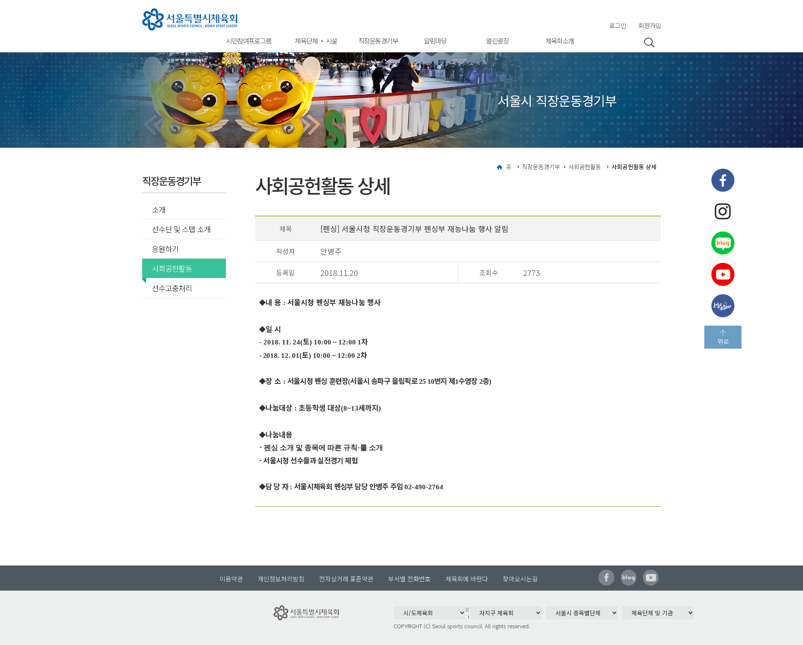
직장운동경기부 (378, 41)
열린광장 (497, 41)
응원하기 (165, 248)
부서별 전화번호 (409, 578)
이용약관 (231, 578)
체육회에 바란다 (466, 578)
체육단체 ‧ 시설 (316, 41)
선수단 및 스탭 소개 (181, 229)
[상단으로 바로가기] (723, 337)
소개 (158, 209)
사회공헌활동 (172, 268)
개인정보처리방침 (281, 578)
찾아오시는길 (520, 578)
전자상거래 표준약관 (346, 578)
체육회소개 (559, 41)
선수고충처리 (172, 288)
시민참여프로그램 (248, 41)
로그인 (618, 25)
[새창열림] (722, 180)
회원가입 (649, 25)
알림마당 (435, 41)
